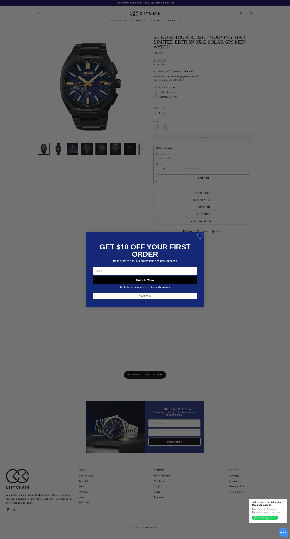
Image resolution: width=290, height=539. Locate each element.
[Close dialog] (200, 235)
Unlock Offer (145, 280)
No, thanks (145, 295)
